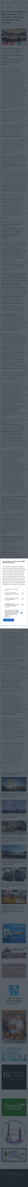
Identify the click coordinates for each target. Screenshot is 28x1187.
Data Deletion (5, 625)
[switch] (22, 593)
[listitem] (14, 589)
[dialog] (14, 593)
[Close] (24, 561)
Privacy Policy (22, 625)
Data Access (14, 625)
